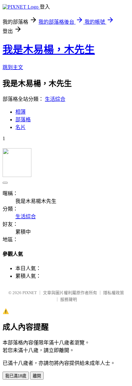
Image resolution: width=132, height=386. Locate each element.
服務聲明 (68, 299)
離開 (37, 376)
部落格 (23, 119)
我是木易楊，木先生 (49, 49)
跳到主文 (13, 67)
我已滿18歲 (15, 376)
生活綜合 (55, 99)
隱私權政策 (113, 292)
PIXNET (29, 292)
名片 (20, 127)
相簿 (20, 112)
